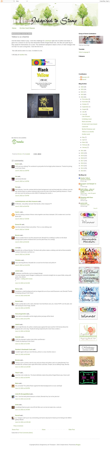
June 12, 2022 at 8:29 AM (22, 354)
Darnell (17, 301)
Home (14, 28)
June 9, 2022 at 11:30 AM (22, 254)
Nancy (17, 289)
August (84, 109)
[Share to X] (37, 154)
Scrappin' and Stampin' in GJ (88, 184)
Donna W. (18, 224)
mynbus (22, 54)
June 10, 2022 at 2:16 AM (22, 283)
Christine (18, 260)
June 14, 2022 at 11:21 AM (22, 399)
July (83, 111)
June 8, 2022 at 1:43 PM (22, 181)
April (83, 140)
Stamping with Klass (86, 197)
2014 (82, 168)
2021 (82, 150)
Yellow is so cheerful (88, 131)
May (83, 137)
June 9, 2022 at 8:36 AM (22, 242)
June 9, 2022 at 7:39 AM (22, 229)
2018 (82, 158)
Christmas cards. (85, 204)
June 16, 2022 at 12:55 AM (22, 422)
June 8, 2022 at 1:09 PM (22, 170)
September (85, 106)
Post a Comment (18, 426)
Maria (17, 383)
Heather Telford (85, 178)
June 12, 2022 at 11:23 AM (22, 367)
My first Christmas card (88, 129)
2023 (82, 94)
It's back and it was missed (89, 124)
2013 (82, 170)
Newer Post (15, 429)
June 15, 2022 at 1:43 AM (22, 409)
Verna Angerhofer (20, 314)
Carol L (17, 212)
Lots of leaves (86, 116)
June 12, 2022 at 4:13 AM (22, 343)
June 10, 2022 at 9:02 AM (22, 295)
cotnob (17, 271)
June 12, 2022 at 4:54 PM (22, 388)
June (83, 114)
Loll (16, 247)
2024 (82, 92)
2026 (82, 87)
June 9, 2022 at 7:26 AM (22, 218)
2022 (82, 97)
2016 (82, 163)
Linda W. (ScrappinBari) (22, 394)
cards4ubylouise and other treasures (26, 201)
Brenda (17, 360)
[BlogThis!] (36, 154)
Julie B (17, 324)
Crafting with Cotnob (26, 279)
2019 (82, 155)
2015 (82, 165)
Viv (16, 176)
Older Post (72, 429)
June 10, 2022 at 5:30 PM (22, 308)
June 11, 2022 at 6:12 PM (22, 318)
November (85, 101)
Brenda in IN (85, 77)
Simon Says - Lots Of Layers (88, 193)
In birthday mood (86, 119)
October (84, 104)
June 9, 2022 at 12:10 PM (22, 265)
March (84, 142)
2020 (82, 153)
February (85, 145)
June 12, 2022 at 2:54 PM (22, 377)
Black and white (86, 121)
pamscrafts (83, 203)
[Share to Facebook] (39, 154)
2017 (82, 160)
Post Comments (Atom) (26, 432)
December (85, 99)
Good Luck (83, 199)
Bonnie (17, 235)
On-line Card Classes (27, 28)
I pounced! (85, 126)
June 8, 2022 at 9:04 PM (22, 206)
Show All (95, 208)
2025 (82, 89)
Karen (17, 164)
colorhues (48, 41)
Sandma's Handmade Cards (23, 349)
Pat (16, 187)
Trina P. (17, 372)
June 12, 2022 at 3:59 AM (22, 331)
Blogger (78, 444)
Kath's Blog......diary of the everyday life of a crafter (87, 190)
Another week (86, 134)
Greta (17, 404)
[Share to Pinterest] (40, 154)
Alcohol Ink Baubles (85, 179)
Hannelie (18, 337)
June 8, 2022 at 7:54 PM (22, 195)
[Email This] (34, 154)
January (84, 147)
